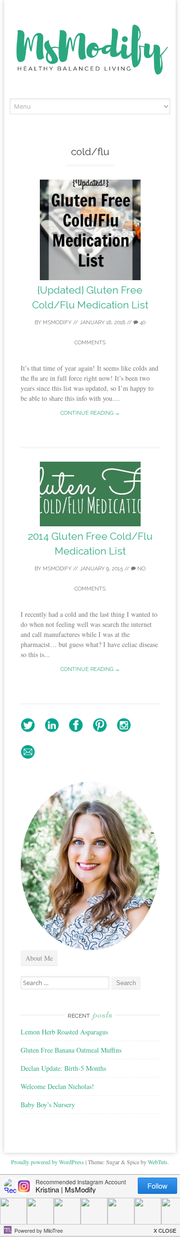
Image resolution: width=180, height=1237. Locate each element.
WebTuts (158, 1162)
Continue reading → (90, 413)
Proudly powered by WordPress (47, 1162)
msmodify (57, 322)
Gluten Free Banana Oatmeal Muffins (71, 1050)
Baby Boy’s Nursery (48, 1104)
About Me (39, 958)
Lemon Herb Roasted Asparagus (64, 1031)
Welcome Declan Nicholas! (57, 1086)
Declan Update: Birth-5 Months (63, 1068)
